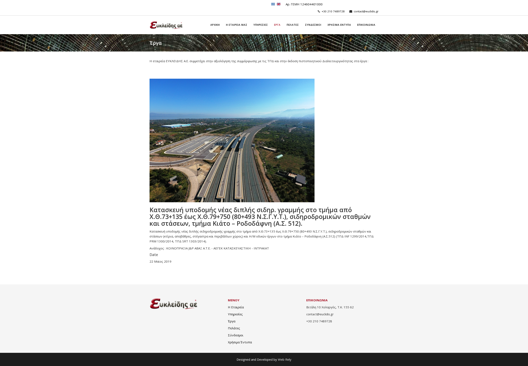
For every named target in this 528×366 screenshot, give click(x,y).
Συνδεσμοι (313, 25)
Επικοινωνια (366, 25)
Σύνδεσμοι (235, 335)
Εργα (277, 25)
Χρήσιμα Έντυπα (240, 342)
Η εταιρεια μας (236, 25)
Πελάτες (234, 328)
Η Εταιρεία (236, 307)
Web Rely (284, 359)
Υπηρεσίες (235, 314)
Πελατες (293, 25)
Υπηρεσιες (260, 25)
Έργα (231, 321)
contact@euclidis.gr (366, 11)
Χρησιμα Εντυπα (339, 25)
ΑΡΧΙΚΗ (215, 25)
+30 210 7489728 (333, 11)
